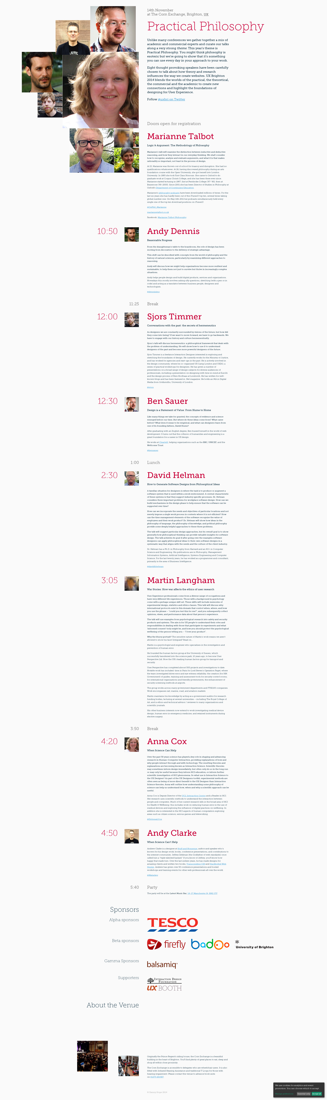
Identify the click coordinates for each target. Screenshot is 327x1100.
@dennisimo (153, 292)
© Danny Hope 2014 (157, 1092)
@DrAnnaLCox (154, 819)
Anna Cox (167, 741)
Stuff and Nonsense (187, 848)
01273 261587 (157, 1077)
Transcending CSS (195, 864)
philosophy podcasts (169, 193)
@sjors (150, 387)
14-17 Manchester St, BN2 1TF (202, 893)
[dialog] (298, 1089)
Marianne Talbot (180, 136)
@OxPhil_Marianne (156, 207)
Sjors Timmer (174, 316)
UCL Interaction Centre (194, 795)
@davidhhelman (155, 566)
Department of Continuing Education (175, 188)
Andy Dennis (173, 231)
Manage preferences (284, 1094)
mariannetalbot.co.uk (158, 212)
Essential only (303, 1094)
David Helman (176, 475)
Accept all (316, 1094)
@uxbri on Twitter (171, 99)
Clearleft (163, 442)
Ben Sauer (167, 401)
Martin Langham (181, 580)
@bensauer (152, 450)
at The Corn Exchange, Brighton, (178, 14)
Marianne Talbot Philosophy (172, 217)
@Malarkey (152, 875)
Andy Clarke (172, 833)
